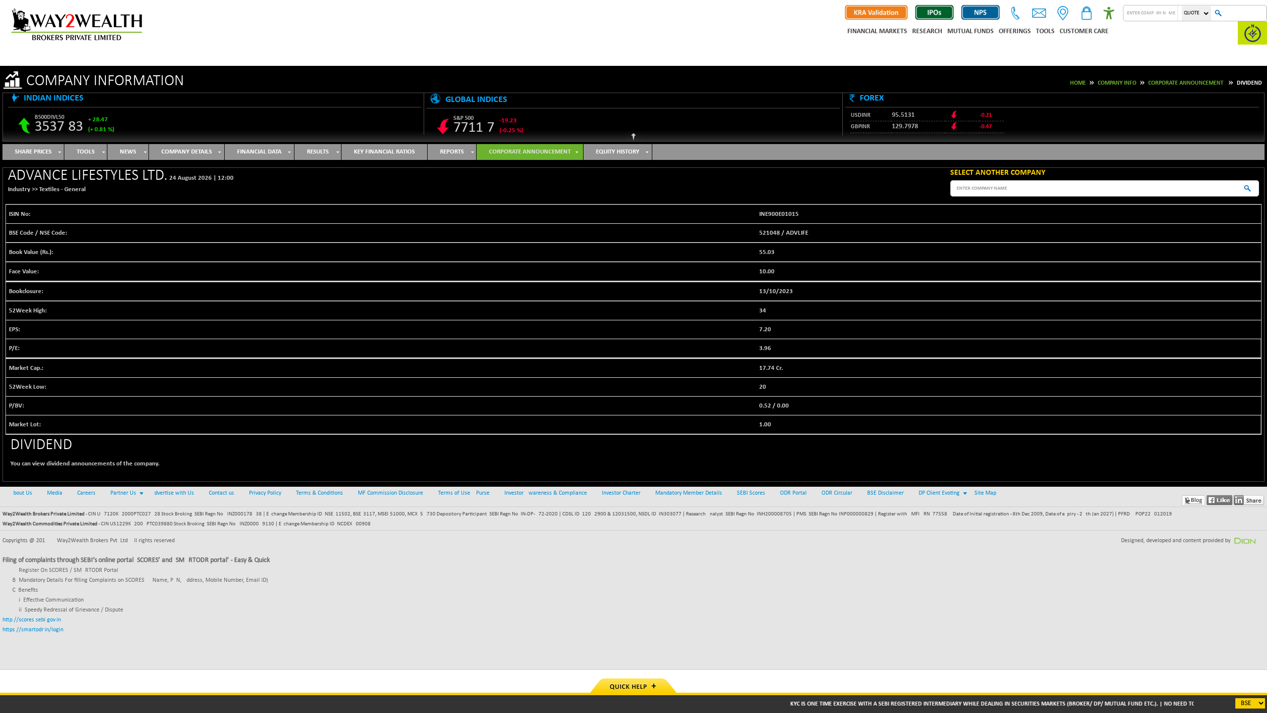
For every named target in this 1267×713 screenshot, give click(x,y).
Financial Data (259, 152)
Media (54, 493)
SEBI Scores (751, 493)
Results (318, 152)
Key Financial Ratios (384, 152)
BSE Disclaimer (885, 493)
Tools (1045, 31)
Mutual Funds (970, 31)
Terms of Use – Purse (463, 493)
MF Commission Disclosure (390, 493)
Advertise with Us (172, 493)
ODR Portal (793, 493)
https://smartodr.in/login (32, 630)
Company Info (1117, 83)
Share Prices (33, 152)
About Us (21, 493)
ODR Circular (837, 493)
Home (1078, 83)
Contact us (221, 493)
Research (927, 31)
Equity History (617, 152)
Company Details (186, 152)
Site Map (985, 493)
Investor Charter (621, 493)
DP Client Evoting (939, 493)
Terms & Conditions (319, 493)
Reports (452, 152)
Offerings (1015, 31)
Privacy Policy (265, 493)
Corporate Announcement (1185, 83)
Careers (86, 493)
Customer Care (1084, 31)
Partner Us (123, 493)
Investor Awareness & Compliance (545, 493)
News (128, 152)
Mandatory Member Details (688, 493)
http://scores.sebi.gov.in (31, 620)
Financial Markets (877, 31)
